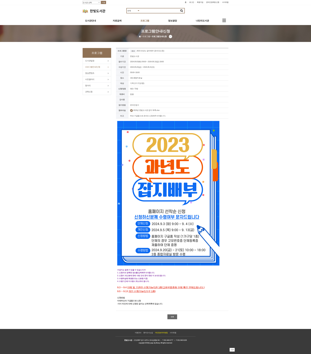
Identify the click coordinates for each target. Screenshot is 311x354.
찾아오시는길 (148, 333)
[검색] (181, 10)
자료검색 (117, 20)
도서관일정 (89, 61)
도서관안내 (90, 20)
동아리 (88, 85)
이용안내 (138, 333)
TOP (232, 350)
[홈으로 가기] (140, 36)
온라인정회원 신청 (212, 2)
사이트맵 (225, 2)
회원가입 (200, 2)
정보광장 (172, 20)
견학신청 (88, 92)
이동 (103, 2)
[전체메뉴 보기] (224, 20)
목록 (172, 317)
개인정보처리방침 (161, 333)
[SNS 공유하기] (170, 36)
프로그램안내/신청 (92, 67)
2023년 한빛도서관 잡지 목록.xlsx (146, 110)
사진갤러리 (89, 79)
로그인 (191, 2)
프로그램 (144, 20)
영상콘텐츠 (89, 73)
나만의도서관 (202, 20)
